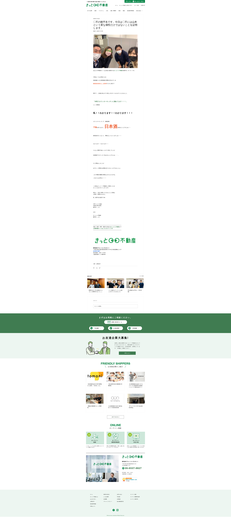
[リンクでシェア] (99, 268)
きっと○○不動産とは (123, 5)
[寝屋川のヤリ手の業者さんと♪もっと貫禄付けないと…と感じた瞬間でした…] (96, 283)
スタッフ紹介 (136, 5)
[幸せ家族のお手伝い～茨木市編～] (135, 283)
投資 (119, 10)
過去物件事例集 (130, 10)
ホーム (116, 5)
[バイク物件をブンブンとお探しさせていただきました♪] (115, 283)
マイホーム (101, 10)
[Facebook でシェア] (93, 268)
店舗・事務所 (113, 10)
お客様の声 (98, 263)
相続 (124, 10)
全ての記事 (89, 10)
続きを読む (138, 10)
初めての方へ (129, 5)
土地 (107, 10)
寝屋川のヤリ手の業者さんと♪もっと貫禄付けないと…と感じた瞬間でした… (96, 291)
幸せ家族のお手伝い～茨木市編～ (135, 291)
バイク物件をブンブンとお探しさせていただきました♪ (115, 291)
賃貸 (95, 10)
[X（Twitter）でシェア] (96, 268)
